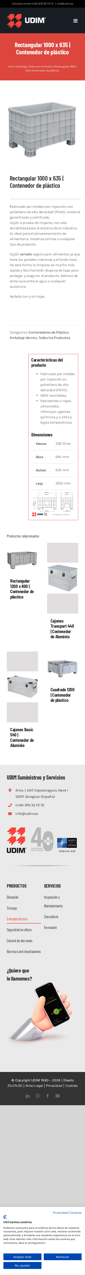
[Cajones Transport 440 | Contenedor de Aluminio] (62, 578)
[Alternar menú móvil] (75, 20)
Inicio (11, 66)
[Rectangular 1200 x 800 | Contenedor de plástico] (22, 558)
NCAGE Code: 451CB (67, 851)
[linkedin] (28, 1096)
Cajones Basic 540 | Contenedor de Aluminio (22, 737)
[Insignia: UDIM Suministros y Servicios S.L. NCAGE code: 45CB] (67, 838)
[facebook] (47, 1096)
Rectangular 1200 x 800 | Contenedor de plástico (22, 588)
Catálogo (22, 66)
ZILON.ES (14, 1085)
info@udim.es (65, 3)
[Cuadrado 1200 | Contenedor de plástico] (62, 667)
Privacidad (54, 1085)
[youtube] (57, 1096)
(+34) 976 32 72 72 (29, 805)
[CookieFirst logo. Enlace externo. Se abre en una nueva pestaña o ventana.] (5, 1217)
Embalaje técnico (23, 338)
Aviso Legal (34, 1085)
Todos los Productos (41, 66)
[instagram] (37, 1096)
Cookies (72, 1085)
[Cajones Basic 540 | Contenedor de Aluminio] (22, 687)
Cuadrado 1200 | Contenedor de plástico (63, 695)
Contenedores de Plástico (49, 332)
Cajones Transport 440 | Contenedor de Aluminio (62, 628)
